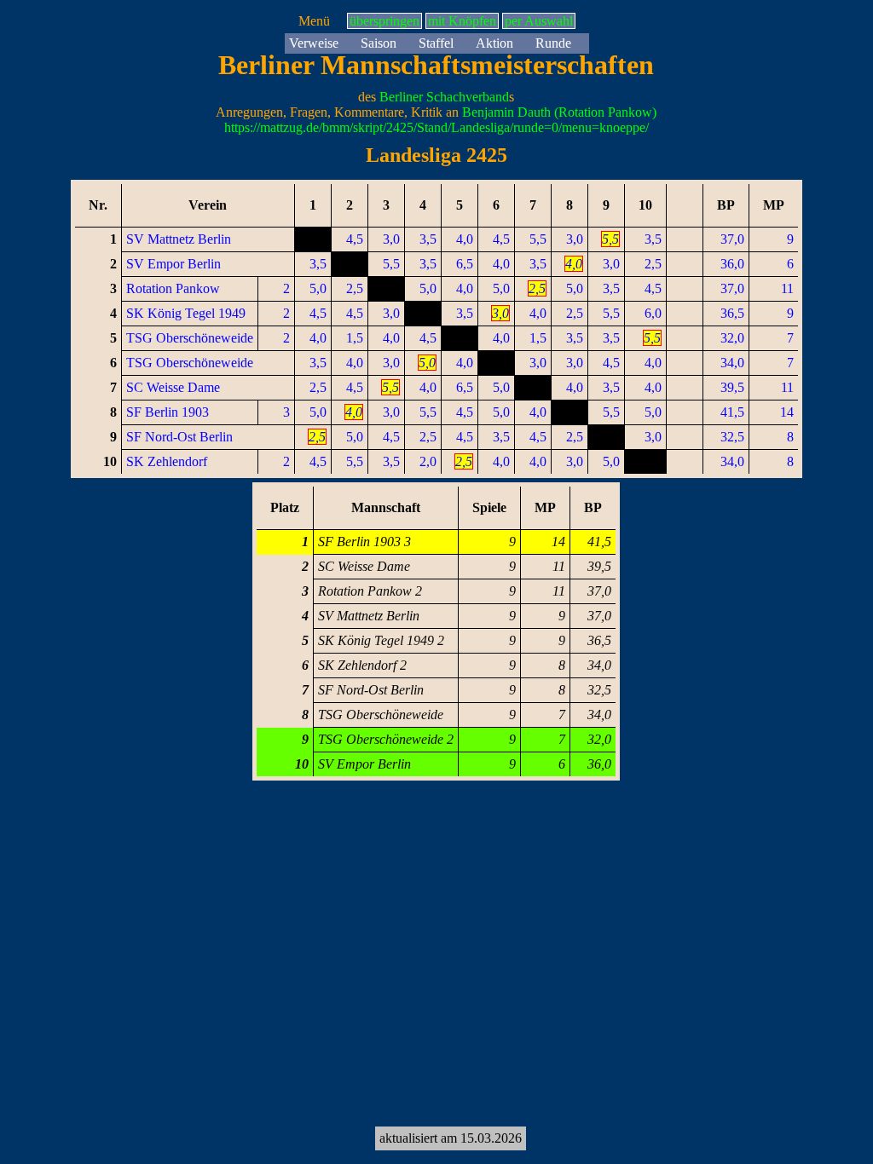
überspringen (384, 21)
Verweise (313, 43)
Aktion (494, 43)
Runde (553, 43)
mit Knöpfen (462, 21)
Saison (378, 43)
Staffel (436, 43)
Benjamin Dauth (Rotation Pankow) (559, 112)
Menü (314, 21)
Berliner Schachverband (444, 96)
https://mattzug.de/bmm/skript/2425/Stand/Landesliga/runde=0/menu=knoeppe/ (436, 127)
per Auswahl (539, 21)
